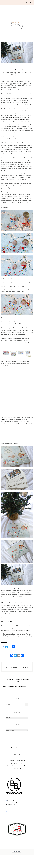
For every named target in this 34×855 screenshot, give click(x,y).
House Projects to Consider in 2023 (17, 760)
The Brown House (23, 667)
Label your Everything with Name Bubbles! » (17, 686)
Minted (13, 321)
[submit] (26, 704)
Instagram (15, 622)
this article (13, 117)
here (7, 636)
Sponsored (15, 667)
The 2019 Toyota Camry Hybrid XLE (17, 771)
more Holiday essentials (23, 636)
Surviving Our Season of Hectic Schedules (17, 765)
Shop (3, 622)
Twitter (20, 622)
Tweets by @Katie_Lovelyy (12, 747)
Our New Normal (17, 768)
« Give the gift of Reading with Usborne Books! (17, 680)
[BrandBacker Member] (14, 786)
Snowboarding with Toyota (17, 763)
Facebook (8, 622)
